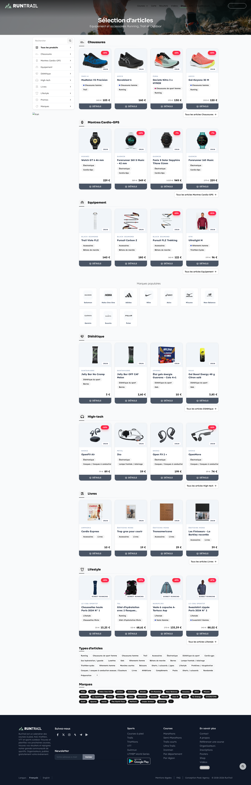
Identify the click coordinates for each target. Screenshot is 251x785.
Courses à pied (135, 733)
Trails (130, 737)
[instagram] (69, 735)
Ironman (168, 749)
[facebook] (58, 735)
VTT (129, 745)
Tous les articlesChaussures (199, 114)
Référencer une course (212, 741)
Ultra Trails (169, 745)
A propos (205, 737)
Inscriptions (206, 749)
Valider (88, 757)
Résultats (163, 6)
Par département (172, 753)
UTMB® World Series (138, 753)
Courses (141, 6)
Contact (204, 733)
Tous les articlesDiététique (200, 408)
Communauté (219, 6)
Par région (169, 758)
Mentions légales (163, 777)
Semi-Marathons (172, 737)
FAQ (178, 777)
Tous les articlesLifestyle (200, 641)
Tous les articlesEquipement (199, 271)
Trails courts (170, 741)
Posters (204, 753)
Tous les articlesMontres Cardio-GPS (194, 194)
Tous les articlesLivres (202, 561)
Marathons (169, 733)
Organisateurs (203, 6)
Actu (191, 6)
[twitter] (63, 735)
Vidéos (174, 6)
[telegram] (81, 735)
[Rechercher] (70, 41)
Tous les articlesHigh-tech (200, 485)
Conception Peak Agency (197, 777)
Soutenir (204, 767)
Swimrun (132, 749)
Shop (183, 6)
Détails (96, 106)
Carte (153, 6)
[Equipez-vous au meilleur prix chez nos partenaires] (53, 114)
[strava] (75, 735)
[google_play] (87, 735)
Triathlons (132, 741)
